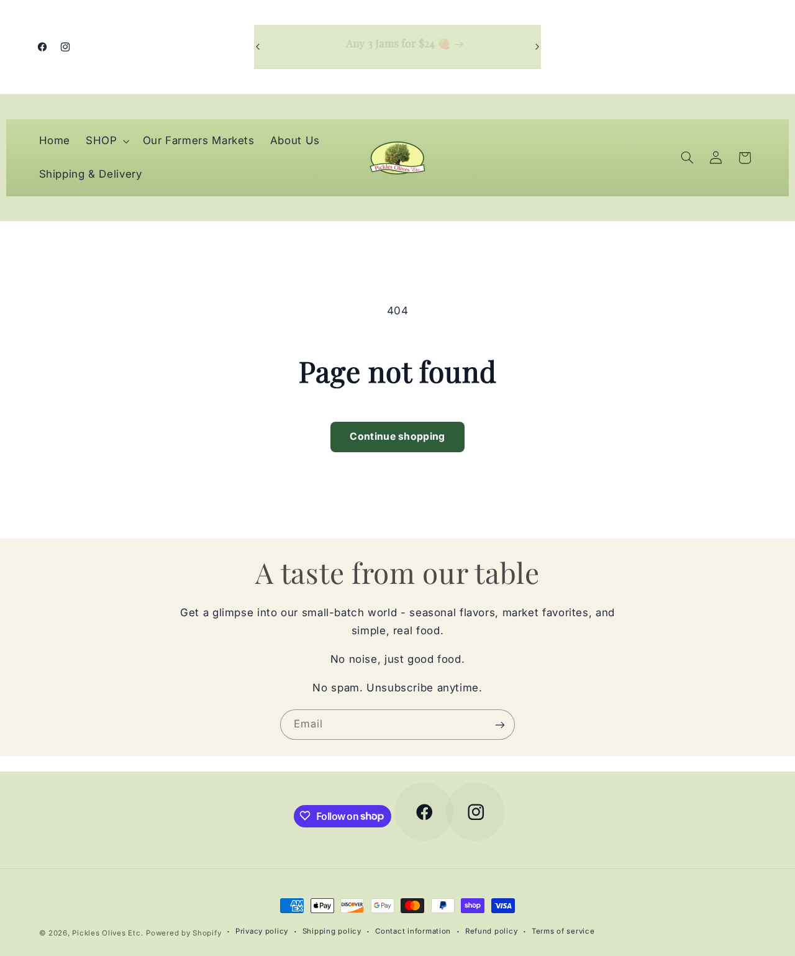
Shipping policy (331, 931)
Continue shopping (397, 436)
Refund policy (491, 931)
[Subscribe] (500, 724)
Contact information (413, 931)
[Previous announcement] (257, 46)
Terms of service (563, 931)
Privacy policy (261, 931)
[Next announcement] (537, 46)
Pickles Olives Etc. (107, 933)
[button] (106, 141)
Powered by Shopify (183, 933)
